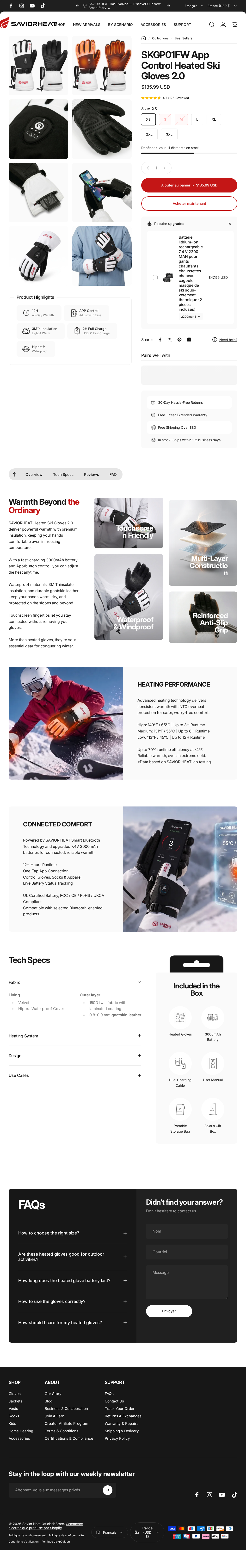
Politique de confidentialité (66, 1535)
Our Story (53, 1393)
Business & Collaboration (66, 1408)
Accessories (19, 1438)
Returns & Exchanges (123, 1416)
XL (214, 119)
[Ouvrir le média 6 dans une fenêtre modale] (102, 192)
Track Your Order (120, 1408)
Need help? (228, 340)
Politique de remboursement (27, 1535)
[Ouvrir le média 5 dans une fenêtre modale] (38, 192)
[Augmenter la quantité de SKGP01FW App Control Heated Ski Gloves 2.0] (165, 168)
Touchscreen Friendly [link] (135, 531)
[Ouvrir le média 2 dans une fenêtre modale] (102, 65)
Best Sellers (183, 38)
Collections (160, 38)
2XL (149, 134)
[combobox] (194, 6)
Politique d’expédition (56, 1541)
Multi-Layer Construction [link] (209, 565)
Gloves (15, 1393)
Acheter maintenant (189, 203)
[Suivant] (168, 6)
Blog (48, 1401)
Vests (13, 1408)
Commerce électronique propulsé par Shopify (46, 1526)
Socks (14, 1416)
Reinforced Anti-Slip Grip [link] (210, 622)
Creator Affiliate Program (66, 1423)
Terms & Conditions (61, 1431)
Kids (12, 1423)
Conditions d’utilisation (24, 1541)
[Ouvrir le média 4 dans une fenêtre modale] (102, 129)
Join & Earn (54, 1416)
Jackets (15, 1401)
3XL (169, 134)
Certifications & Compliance (69, 1438)
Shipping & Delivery (122, 1431)
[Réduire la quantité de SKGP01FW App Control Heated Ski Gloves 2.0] (147, 168)
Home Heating (21, 1431)
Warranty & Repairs (121, 1423)
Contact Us (114, 1401)
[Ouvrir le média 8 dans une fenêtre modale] (102, 256)
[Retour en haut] (15, 474)
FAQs (109, 1393)
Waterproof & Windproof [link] (133, 623)
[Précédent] (77, 6)
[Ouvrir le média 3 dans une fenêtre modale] (38, 129)
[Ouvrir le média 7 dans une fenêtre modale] (38, 256)
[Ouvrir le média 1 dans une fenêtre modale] (38, 65)
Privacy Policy (117, 1438)
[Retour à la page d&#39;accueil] (143, 38)
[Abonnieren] (107, 1490)
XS (148, 119)
